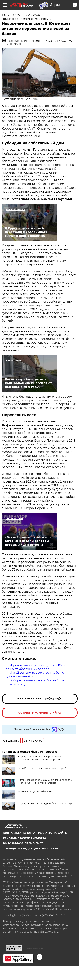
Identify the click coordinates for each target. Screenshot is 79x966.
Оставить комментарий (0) (39, 712)
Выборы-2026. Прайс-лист (23, 843)
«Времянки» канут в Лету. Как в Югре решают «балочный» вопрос (36, 667)
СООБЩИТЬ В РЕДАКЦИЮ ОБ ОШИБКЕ (30, 848)
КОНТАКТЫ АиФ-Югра (19, 833)
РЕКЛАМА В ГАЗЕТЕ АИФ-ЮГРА (24, 838)
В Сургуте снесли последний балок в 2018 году (45, 803)
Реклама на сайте (52, 833)
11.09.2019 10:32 (11, 15)
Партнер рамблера (34, 948)
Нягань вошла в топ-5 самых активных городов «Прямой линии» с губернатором (45, 781)
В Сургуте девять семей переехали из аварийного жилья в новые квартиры (39, 758)
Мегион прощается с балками (35, 791)
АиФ (35, 99)
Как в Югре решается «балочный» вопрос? (42, 768)
